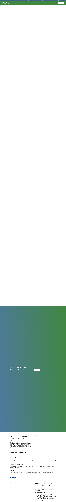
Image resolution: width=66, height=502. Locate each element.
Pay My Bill (56, 0)
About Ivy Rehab (53, 3)
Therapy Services (25, 3)
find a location (13, 477)
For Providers (30, 0)
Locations (32, 3)
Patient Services (38, 3)
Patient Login (51, 0)
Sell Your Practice (42, 0)
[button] (63, 0)
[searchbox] (61, 0)
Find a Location (61, 3)
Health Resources (46, 3)
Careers (47, 0)
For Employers (36, 0)
